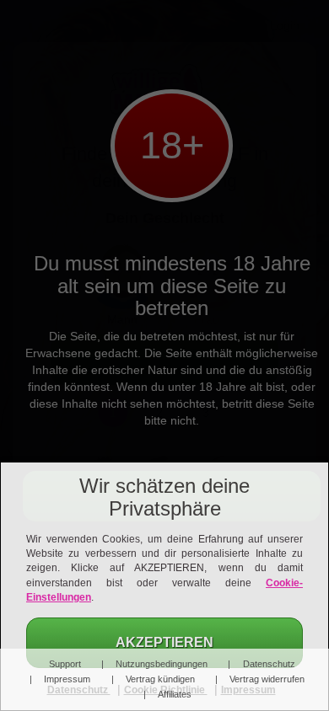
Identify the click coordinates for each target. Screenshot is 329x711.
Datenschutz (268, 664)
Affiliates (174, 694)
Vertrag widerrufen (267, 679)
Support (64, 664)
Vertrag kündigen (160, 679)
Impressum (67, 679)
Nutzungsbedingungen (162, 664)
